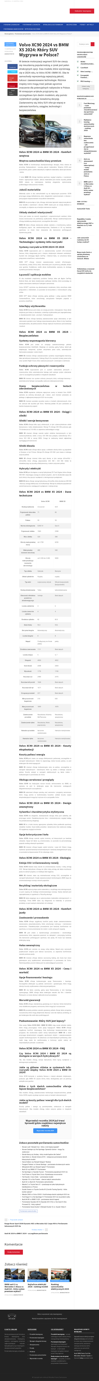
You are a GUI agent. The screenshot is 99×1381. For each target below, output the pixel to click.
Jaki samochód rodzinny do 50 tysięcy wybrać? (83, 240)
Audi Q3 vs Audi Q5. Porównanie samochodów (37, 1182)
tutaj (81, 1358)
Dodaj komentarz (13, 1252)
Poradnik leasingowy (12, 24)
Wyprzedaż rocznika (32, 29)
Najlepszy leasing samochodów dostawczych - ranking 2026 (89, 125)
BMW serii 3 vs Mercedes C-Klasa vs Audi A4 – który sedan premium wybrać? (14, 1288)
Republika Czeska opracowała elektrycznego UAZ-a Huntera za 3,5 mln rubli (85, 223)
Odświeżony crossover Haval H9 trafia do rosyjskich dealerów (85, 271)
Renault (83, 1355)
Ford (86, 1353)
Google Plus (11, 79)
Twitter (13, 71)
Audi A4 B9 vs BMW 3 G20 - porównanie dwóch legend (40, 1199)
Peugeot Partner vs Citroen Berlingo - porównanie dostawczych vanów (46, 1164)
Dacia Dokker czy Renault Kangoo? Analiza (36, 1162)
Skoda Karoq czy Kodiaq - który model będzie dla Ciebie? (41, 1154)
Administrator (9, 54)
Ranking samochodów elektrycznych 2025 (60, 1286)
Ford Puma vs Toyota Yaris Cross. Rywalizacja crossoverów (42, 1174)
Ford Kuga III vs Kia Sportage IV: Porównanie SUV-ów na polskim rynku (46, 1197)
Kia (89, 1353)
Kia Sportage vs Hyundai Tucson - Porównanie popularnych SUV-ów (45, 1172)
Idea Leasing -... (87, 71)
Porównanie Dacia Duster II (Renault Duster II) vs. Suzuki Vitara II (44, 1207)
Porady (83, 24)
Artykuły (90, 24)
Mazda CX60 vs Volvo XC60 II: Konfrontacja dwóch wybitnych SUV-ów (45, 1194)
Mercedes (77, 1355)
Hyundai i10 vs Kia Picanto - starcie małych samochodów (41, 1179)
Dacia (83, 1353)
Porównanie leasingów (31, 24)
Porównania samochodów (13, 29)
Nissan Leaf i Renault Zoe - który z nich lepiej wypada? (40, 1147)
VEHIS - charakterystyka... (88, 63)
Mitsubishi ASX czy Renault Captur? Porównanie (38, 1167)
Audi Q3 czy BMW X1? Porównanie (34, 1169)
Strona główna (9, 34)
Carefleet (84, 67)
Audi (75, 1353)
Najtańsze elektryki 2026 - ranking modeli (38, 1285)
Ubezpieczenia (71, 24)
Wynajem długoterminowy (53, 24)
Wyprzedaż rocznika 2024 (45, 1130)
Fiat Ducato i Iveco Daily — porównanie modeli (37, 1177)
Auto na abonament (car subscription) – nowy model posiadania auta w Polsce (89, 167)
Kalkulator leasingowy (83, 11)
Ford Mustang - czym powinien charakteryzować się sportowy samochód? (90, 108)
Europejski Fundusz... (85, 76)
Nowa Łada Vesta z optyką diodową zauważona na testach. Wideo (84, 255)
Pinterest (12, 86)
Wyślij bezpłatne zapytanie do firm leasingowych (49, 1318)
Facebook (12, 67)
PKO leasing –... (87, 81)
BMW (79, 1353)
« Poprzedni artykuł (15, 1220)
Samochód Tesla (83, 209)
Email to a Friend (12, 92)
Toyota (88, 1355)
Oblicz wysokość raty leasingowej (49, 1314)
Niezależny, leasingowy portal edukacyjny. (78, 1)
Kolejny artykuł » (38, 1230)
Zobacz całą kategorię (86, 87)
